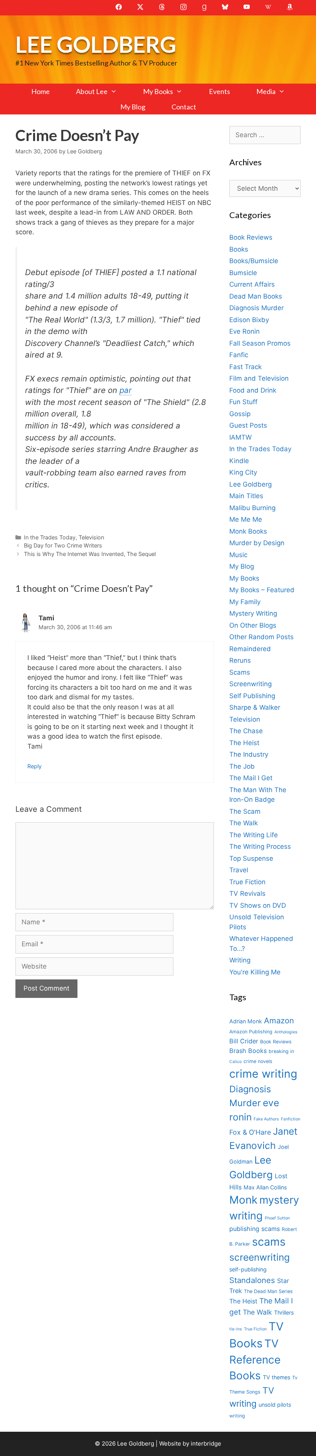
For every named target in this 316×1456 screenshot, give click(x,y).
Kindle (239, 461)
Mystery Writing (253, 613)
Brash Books (248, 1051)
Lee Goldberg (95, 44)
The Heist (244, 743)
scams (269, 1241)
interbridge (206, 1443)
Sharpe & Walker (254, 707)
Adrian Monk (245, 1021)
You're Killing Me (255, 972)
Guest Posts (248, 425)
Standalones (252, 1280)
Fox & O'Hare (250, 1132)
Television (91, 537)
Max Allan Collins (265, 1187)
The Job (242, 766)
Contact (183, 106)
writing (237, 1416)
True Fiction (247, 882)
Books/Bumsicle (253, 261)
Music (238, 555)
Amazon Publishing (250, 1031)
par (125, 390)
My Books (158, 91)
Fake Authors (266, 1119)
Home (40, 91)
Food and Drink (252, 390)
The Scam (245, 811)
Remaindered (250, 649)
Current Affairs (252, 284)
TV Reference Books (255, 1359)
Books (238, 249)
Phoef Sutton (277, 1218)
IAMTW (240, 437)
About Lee (92, 91)
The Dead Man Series (268, 1291)
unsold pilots (275, 1404)
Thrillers (284, 1312)
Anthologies (286, 1031)
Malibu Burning (252, 508)
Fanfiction (290, 1119)
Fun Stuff (243, 402)
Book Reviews (250, 237)
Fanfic (238, 355)
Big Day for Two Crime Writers (63, 545)
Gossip (239, 414)
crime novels (258, 1061)
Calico (235, 1061)
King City (243, 472)
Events (219, 91)
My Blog (132, 106)
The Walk (243, 823)
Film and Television (259, 378)
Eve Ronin (244, 331)
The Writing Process (260, 846)
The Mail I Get (250, 778)
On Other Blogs (252, 625)
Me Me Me (245, 519)
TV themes (276, 1377)
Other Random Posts (261, 637)
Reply (34, 766)
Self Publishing (252, 696)
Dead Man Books (255, 296)
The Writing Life (253, 835)
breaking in (281, 1051)
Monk (243, 1199)
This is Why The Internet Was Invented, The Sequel (90, 554)
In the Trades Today (50, 537)
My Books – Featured (261, 590)
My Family (245, 602)
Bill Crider (243, 1041)
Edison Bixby (249, 320)
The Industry (248, 754)
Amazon (279, 1020)
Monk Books (248, 531)
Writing (239, 960)
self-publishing (248, 1269)
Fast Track (245, 367)
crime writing (263, 1073)
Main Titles (246, 496)
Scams (239, 672)
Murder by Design (256, 543)
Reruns (240, 660)
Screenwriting (250, 684)
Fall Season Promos (260, 343)
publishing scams (254, 1229)
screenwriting (259, 1257)
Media (266, 91)
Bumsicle (243, 273)
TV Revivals (247, 893)
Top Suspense (251, 858)
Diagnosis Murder (256, 308)
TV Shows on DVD (257, 905)
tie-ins (235, 1329)
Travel (238, 870)
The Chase (246, 731)
